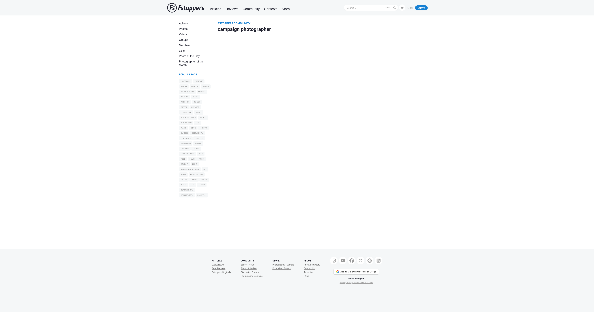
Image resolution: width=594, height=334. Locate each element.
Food (183, 159)
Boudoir (184, 164)
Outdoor (195, 107)
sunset (197, 102)
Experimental (187, 190)
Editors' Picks (247, 264)
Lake (193, 185)
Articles (215, 8)
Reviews (232, 8)
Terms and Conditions (363, 282)
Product (204, 128)
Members (185, 45)
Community (251, 8)
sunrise (184, 133)
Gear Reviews (218, 268)
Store (286, 8)
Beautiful (201, 195)
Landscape (185, 81)
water (183, 128)
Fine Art (202, 91)
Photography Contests (252, 275)
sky (205, 169)
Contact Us (309, 268)
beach (192, 159)
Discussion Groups (250, 272)
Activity (183, 23)
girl (198, 122)
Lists (182, 50)
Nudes (201, 159)
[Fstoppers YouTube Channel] (343, 260)
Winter (204, 179)
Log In (410, 7)
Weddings (185, 102)
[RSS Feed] (378, 260)
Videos (183, 34)
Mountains (186, 143)
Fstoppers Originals (221, 272)
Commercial (197, 133)
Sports (203, 117)
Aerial (183, 185)
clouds (196, 148)
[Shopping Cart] (402, 7)
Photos (183, 29)
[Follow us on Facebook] (352, 260)
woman (198, 143)
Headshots (186, 138)
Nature (184, 86)
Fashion (194, 86)
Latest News (218, 264)
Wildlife (184, 97)
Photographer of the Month (191, 63)
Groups (183, 40)
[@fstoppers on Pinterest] (369, 260)
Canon (194, 179)
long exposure (187, 153)
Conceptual (186, 112)
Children (185, 148)
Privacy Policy (346, 282)
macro (202, 185)
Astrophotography (190, 169)
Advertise (308, 272)
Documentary (187, 195)
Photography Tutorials (283, 264)
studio (184, 179)
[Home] (185, 7)
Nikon (193, 128)
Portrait (199, 81)
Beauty (206, 86)
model (199, 112)
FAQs (306, 275)
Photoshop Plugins (281, 268)
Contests (270, 8)
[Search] (394, 7)
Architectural (187, 91)
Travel (195, 97)
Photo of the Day (189, 56)
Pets (201, 153)
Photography (196, 174)
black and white (188, 117)
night (183, 174)
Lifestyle (199, 138)
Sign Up (421, 7)
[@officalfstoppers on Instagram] (334, 260)
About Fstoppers (312, 264)
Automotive (186, 122)
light (194, 164)
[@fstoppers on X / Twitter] (361, 260)
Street (184, 107)
